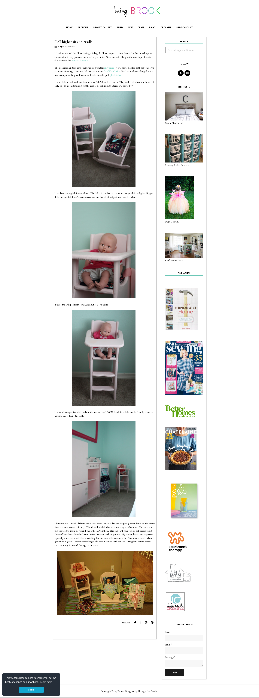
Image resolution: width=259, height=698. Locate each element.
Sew (130, 27)
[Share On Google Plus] (146, 622)
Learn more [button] (46, 682)
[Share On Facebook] (140, 622)
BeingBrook (118, 691)
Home (69, 27)
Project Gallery (102, 27)
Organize (166, 27)
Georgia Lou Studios (148, 691)
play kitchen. (116, 75)
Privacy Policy (184, 27)
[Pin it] (152, 622)
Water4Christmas (79, 60)
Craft (141, 27)
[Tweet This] (135, 622)
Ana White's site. (112, 71)
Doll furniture (69, 46)
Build (120, 27)
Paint (152, 27)
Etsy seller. (109, 67)
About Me (83, 27)
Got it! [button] (31, 690)
